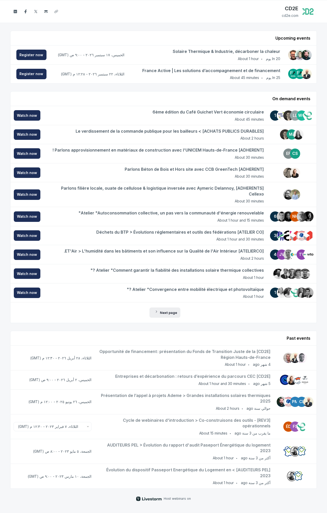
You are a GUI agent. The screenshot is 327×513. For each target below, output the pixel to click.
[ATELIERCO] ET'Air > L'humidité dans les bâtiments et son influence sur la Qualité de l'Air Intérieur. (164, 251)
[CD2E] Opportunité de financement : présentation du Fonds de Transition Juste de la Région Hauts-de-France (185, 354)
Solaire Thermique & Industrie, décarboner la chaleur (226, 51)
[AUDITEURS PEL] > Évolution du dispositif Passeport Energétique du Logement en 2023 (188, 472)
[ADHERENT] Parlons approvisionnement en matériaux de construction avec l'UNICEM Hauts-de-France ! (158, 150)
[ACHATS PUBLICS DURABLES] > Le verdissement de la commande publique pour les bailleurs (170, 131)
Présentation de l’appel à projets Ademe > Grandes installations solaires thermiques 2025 (186, 398)
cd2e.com (290, 15)
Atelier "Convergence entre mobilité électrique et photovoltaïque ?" (195, 289)
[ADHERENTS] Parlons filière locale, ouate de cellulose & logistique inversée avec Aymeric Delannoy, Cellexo (162, 191)
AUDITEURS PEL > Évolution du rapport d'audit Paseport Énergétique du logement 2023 (189, 447)
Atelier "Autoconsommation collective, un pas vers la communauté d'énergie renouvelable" (171, 212)
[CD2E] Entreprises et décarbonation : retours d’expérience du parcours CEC (193, 376)
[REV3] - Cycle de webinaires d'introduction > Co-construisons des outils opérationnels (197, 423)
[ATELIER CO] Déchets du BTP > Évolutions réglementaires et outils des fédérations (180, 232)
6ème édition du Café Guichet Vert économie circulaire (208, 112)
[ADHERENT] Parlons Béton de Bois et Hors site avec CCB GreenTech (194, 169)
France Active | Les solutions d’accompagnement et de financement (211, 70)
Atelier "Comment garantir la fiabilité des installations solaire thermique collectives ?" (177, 270)
